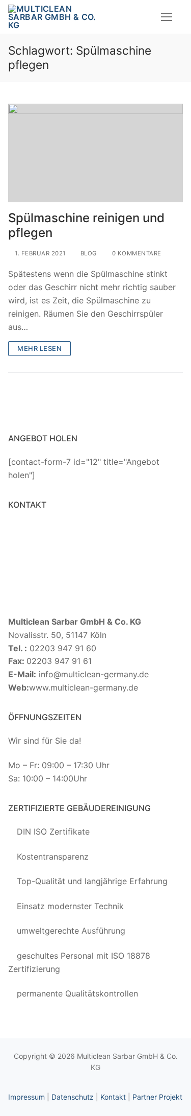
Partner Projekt (157, 1097)
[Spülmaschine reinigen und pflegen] (95, 153)
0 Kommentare (135, 253)
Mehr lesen (39, 348)
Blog (87, 253)
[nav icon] (166, 17)
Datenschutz (72, 1097)
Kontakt (113, 1097)
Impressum (26, 1097)
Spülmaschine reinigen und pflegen (86, 225)
